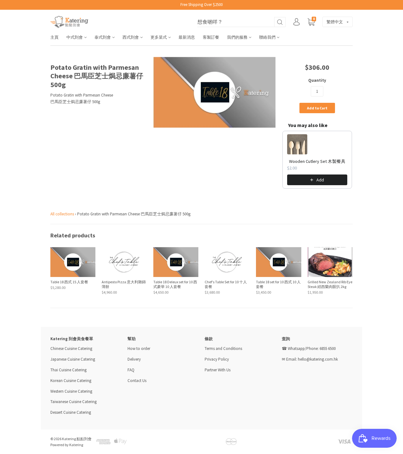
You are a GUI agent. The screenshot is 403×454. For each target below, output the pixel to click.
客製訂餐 (211, 37)
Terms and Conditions (223, 348)
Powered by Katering (66, 444)
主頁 (54, 37)
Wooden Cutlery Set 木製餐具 (317, 161)
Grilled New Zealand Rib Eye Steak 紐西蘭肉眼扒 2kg (330, 284)
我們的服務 (237, 37)
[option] (214, 92)
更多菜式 (159, 37)
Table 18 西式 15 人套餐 (69, 282)
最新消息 (187, 37)
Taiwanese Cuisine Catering (73, 401)
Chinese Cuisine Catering (71, 348)
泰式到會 (103, 37)
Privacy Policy (217, 359)
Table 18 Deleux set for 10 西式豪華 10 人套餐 (175, 284)
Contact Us (137, 380)
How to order (139, 348)
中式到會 (75, 37)
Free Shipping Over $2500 (201, 4)
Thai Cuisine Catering (68, 370)
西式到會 (131, 37)
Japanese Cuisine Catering (72, 359)
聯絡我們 (267, 37)
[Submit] (280, 22)
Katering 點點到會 (77, 438)
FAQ (131, 370)
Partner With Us (217, 370)
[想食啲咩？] (241, 22)
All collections (62, 214)
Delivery (135, 359)
